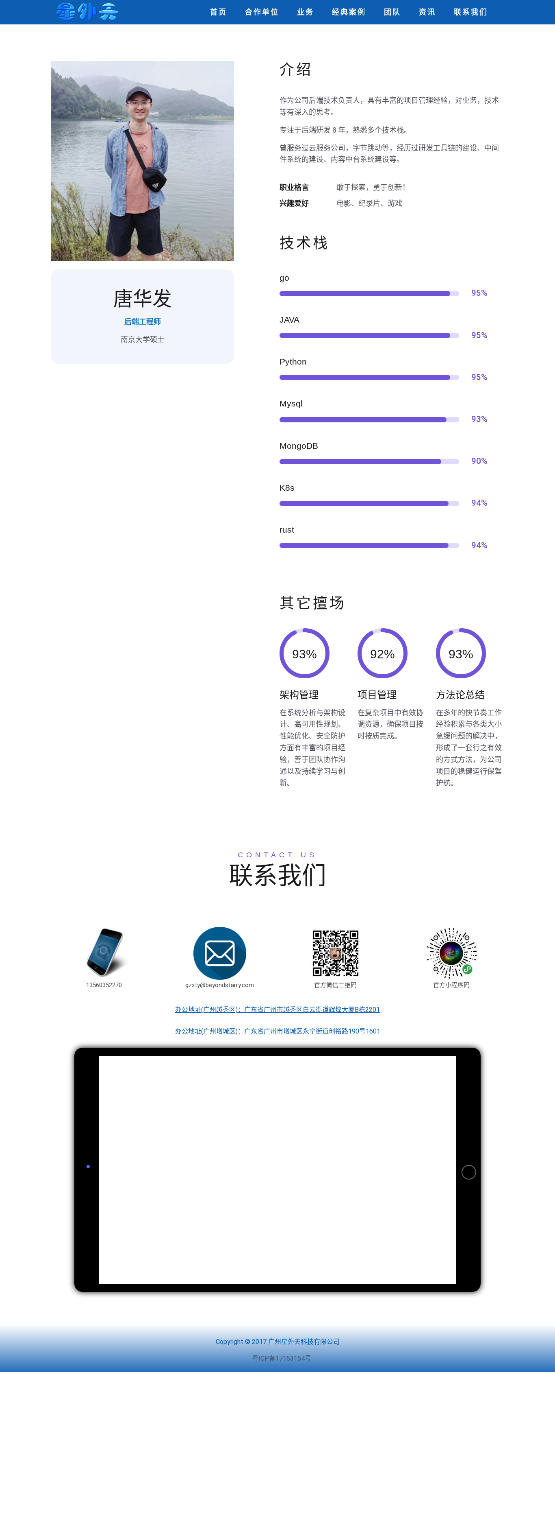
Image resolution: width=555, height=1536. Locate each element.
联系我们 (471, 12)
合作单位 (262, 12)
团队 (392, 12)
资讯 (427, 12)
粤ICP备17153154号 (281, 1358)
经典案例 (349, 12)
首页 (218, 12)
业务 (305, 12)
